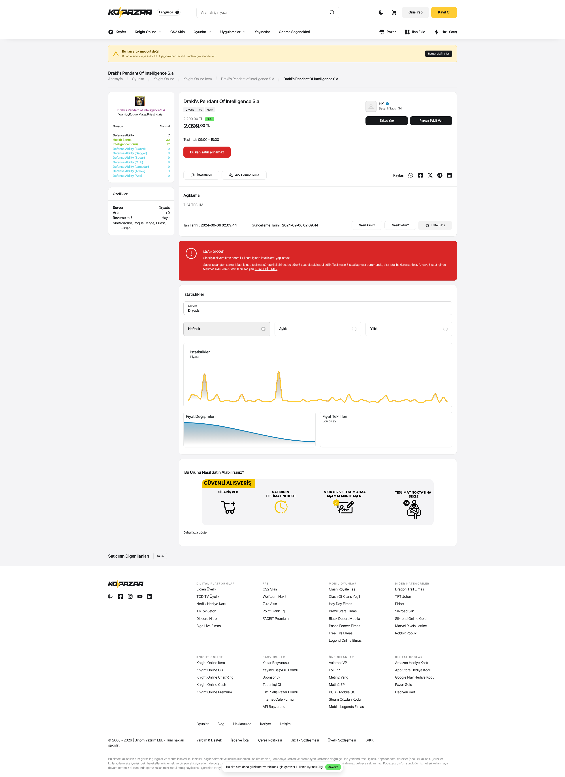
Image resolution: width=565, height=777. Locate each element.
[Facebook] (420, 175)
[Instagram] (130, 596)
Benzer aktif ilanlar (438, 53)
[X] (430, 175)
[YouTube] (140, 596)
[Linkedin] (449, 175)
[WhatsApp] (410, 175)
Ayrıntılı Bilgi (315, 767)
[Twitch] (110, 596)
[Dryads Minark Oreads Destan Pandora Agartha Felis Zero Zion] (317, 308)
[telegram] (440, 175)
